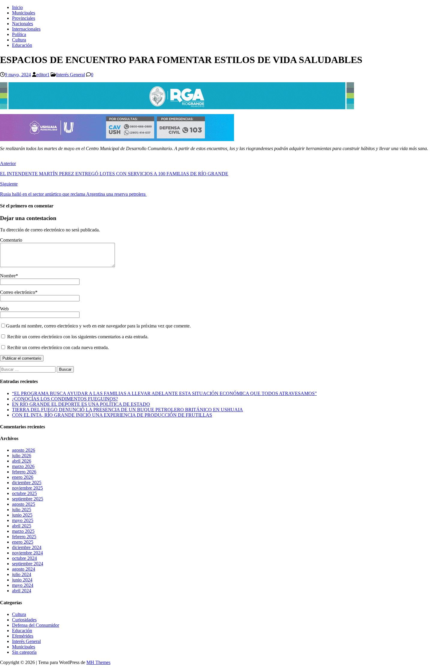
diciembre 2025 (26, 482)
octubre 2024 (24, 558)
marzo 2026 (23, 466)
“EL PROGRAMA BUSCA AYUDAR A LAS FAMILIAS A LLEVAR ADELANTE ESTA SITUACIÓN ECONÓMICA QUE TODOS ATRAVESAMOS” (164, 393)
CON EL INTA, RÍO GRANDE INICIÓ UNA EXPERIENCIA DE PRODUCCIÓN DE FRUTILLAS (112, 415)
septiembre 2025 (27, 498)
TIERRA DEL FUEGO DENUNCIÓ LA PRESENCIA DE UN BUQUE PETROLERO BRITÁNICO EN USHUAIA (127, 409)
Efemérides (22, 635)
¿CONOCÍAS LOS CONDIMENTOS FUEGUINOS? (65, 398)
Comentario (11, 240)
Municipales (23, 12)
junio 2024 (22, 579)
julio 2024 (21, 574)
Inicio (17, 7)
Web (4, 308)
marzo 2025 (23, 531)
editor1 (43, 74)
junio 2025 (22, 515)
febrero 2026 (24, 471)
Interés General (70, 74)
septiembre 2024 (27, 563)
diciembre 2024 (26, 547)
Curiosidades (24, 619)
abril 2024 (21, 590)
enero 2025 (22, 542)
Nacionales (22, 23)
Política (19, 34)
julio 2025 (21, 509)
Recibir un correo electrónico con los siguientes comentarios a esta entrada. (77, 336)
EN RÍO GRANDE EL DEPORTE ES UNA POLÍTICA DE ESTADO (81, 404)
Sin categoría (24, 652)
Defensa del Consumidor (35, 625)
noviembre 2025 (27, 487)
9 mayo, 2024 (18, 74)
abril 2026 (21, 460)
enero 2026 (22, 477)
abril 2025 (21, 525)
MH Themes (98, 662)
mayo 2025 (22, 520)
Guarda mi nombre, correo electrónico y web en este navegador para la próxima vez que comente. (98, 325)
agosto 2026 (23, 450)
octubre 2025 (24, 493)
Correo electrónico (17, 292)
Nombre (8, 275)
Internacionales (26, 29)
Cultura (19, 39)
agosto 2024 (23, 569)
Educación (22, 45)
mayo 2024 (22, 585)
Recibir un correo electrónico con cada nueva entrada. (58, 347)
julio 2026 (21, 455)
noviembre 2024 (27, 552)
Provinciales (23, 18)
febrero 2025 (24, 536)
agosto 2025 (23, 504)
